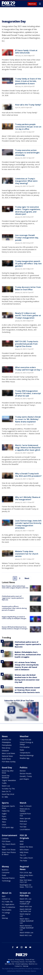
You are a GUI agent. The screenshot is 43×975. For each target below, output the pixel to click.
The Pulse (23, 860)
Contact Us (6, 899)
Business (5, 870)
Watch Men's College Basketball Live (26, 921)
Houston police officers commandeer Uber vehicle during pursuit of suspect (14, 608)
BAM (21, 844)
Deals (4, 875)
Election (23, 771)
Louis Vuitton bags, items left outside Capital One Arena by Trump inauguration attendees (28, 524)
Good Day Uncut (8, 794)
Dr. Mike (5, 797)
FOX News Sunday (8, 761)
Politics (23, 767)
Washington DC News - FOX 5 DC (26, 886)
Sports (5, 802)
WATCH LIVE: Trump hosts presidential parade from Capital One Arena (26, 344)
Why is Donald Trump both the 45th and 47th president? (28, 474)
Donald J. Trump (26, 776)
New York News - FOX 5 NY (26, 881)
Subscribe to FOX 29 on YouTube (19, 700)
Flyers (4, 816)
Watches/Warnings (27, 755)
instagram (21, 947)
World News (6, 759)
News (5, 736)
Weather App (24, 758)
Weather (24, 736)
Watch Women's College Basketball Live (26, 928)
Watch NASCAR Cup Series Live (25, 910)
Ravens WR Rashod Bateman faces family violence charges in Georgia (14, 628)
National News (7, 756)
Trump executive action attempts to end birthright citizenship (27, 152)
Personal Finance (8, 878)
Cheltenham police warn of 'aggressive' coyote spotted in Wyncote (13, 598)
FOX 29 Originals (24, 836)
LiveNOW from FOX (25, 815)
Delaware (5, 750)
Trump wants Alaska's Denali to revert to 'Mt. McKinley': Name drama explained (28, 419)
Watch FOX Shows (8, 849)
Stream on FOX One (25, 894)
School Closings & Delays (26, 743)
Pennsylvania (6, 745)
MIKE (22, 841)
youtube (26, 947)
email (30, 947)
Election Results (25, 773)
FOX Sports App (8, 827)
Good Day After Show (8, 772)
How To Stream (26, 806)
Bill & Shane (24, 849)
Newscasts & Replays (25, 810)
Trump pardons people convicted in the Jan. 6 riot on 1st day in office (28, 126)
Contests (5, 838)
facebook (13, 947)
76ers (4, 822)
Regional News (24, 868)
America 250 (6, 739)
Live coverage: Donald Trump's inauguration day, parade (27, 237)
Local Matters (25, 829)
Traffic (4, 783)
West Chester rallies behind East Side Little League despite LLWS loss (15, 587)
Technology (6, 881)
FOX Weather (25, 747)
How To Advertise (8, 907)
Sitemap (5, 918)
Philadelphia (6, 742)
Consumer (6, 872)
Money (5, 866)
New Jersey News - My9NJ (27, 876)
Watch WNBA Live (26, 932)
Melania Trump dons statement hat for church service (26, 553)
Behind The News (26, 847)
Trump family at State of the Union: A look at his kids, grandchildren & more (28, 81)
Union (4, 825)
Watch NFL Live (25, 899)
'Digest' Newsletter (9, 780)
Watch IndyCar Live (25, 915)
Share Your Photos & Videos (9, 853)
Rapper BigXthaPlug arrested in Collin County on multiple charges (14, 618)
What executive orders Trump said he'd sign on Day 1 (28, 368)
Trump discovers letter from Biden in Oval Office (28, 288)
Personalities (6, 910)
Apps (4, 896)
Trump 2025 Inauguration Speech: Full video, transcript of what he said (28, 393)
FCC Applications (8, 904)
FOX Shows (6, 841)
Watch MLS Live (26, 935)
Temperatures (25, 753)
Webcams (23, 821)
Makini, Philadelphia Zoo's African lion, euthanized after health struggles (28, 654)
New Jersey (6, 748)
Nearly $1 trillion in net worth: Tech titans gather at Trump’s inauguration (28, 315)
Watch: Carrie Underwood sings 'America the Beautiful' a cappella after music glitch (28, 447)
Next (27, 578)
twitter (17, 947)
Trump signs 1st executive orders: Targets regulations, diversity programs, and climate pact (27, 210)
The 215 (23, 855)
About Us (6, 892)
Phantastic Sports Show (8, 807)
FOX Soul (23, 824)
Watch (23, 802)
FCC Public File (7, 902)
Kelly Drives (24, 852)
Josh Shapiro (24, 779)
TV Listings (6, 913)
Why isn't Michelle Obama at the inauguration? (27, 498)
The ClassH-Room (8, 844)
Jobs (3, 915)
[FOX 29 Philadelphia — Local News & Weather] (8, 3)
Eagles (4, 814)
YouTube (23, 827)
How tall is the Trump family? (28, 104)
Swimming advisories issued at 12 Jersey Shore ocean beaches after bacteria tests (27, 689)
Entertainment (9, 835)
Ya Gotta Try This (8, 789)
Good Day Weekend (5, 776)
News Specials (25, 818)
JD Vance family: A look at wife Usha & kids (26, 51)
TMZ (3, 847)
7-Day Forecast (25, 739)
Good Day (7, 767)
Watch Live (32, 4)
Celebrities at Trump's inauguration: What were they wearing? (26, 181)
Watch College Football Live (25, 903)
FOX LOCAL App (26, 872)
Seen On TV (6, 791)
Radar (22, 750)
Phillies (4, 819)
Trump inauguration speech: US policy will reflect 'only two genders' (28, 263)
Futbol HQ (5, 811)
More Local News (8, 753)
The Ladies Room (26, 858)
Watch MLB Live (26, 906)
